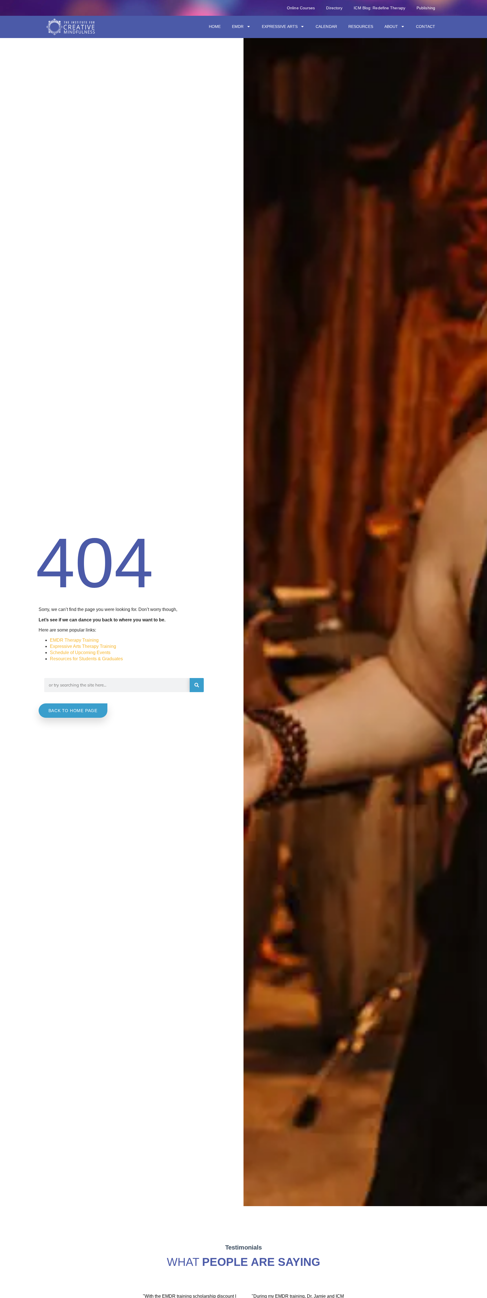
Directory (334, 8)
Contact (425, 26)
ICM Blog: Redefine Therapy (379, 8)
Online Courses (301, 8)
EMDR (238, 26)
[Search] (197, 685)
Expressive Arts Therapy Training (83, 646)
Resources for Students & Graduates (86, 658)
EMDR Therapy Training (74, 640)
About (391, 26)
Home (215, 26)
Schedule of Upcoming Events (80, 652)
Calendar (326, 26)
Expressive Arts (280, 26)
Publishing (426, 8)
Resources (360, 26)
